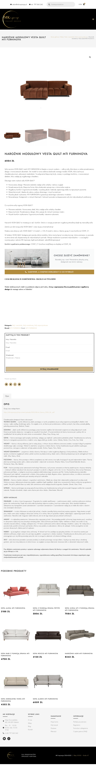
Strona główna (55, 37)
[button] (90, 57)
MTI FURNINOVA (15, 328)
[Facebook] (4, 738)
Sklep (62, 37)
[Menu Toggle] (93, 19)
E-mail (8, 347)
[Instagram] (8, 738)
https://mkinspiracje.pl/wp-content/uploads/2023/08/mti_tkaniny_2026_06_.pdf (29, 412)
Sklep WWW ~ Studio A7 (81, 755)
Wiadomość (10, 355)
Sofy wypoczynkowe (81, 37)
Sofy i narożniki (69, 37)
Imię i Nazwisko (11, 339)
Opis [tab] (7, 396)
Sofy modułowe (28, 325)
